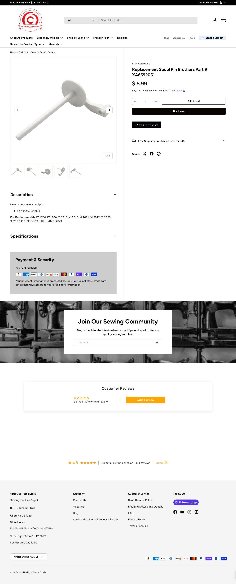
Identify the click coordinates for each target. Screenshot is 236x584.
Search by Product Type (25, 44)
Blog (166, 38)
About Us (179, 38)
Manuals (54, 44)
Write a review (145, 399)
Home (13, 52)
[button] (223, 20)
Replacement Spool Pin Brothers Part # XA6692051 (38, 52)
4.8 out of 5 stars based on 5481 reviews (125, 462)
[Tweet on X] (144, 153)
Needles (122, 37)
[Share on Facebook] (151, 153)
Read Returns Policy (140, 500)
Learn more (42, 2)
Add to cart (194, 101)
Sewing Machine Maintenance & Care (95, 519)
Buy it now (179, 111)
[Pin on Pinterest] (158, 153)
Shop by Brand (76, 37)
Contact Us (79, 500)
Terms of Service (138, 525)
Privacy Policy (136, 519)
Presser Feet (101, 37)
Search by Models (48, 37)
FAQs (192, 38)
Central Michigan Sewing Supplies (32, 572)
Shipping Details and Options (145, 506)
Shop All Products (21, 37)
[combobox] (131, 20)
